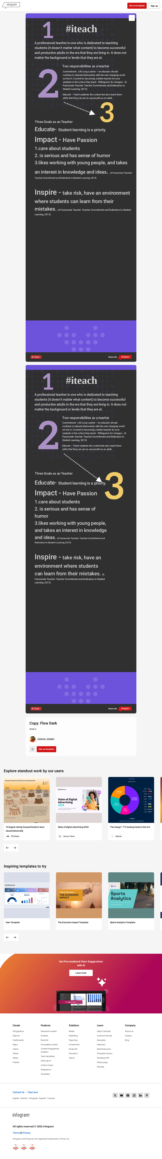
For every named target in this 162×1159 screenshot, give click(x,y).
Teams (72, 1058)
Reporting (73, 1040)
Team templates (48, 1056)
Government (74, 1044)
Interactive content (49, 1031)
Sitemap (100, 1067)
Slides (15, 1058)
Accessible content (49, 1044)
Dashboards (18, 1040)
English (16, 1098)
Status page (102, 1062)
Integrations (46, 1069)
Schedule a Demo (104, 1053)
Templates (45, 1074)
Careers (128, 1035)
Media (71, 1031)
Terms (16, 1132)
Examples (101, 1040)
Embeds (44, 1035)
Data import (46, 1061)
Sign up (154, 6)
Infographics (18, 1031)
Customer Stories (104, 1035)
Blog (127, 1040)
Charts (15, 1049)
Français (51, 1098)
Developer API (103, 1058)
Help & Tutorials (104, 1031)
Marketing (73, 1035)
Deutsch (24, 1098)
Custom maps (47, 1065)
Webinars (101, 1044)
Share (36, 357)
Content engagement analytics (50, 1050)
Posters (16, 1062)
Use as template (137, 5)
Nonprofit (73, 1049)
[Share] (32, 749)
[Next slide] (15, 848)
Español (42, 1098)
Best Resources (104, 1049)
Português (33, 1098)
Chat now (33, 1092)
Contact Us (18, 1092)
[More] (132, 18)
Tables (15, 1053)
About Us (129, 1031)
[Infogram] (11, 5)
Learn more (81, 973)
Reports (16, 1035)
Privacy (26, 1132)
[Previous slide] (7, 848)
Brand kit (44, 1040)
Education (73, 1053)
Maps (15, 1044)
